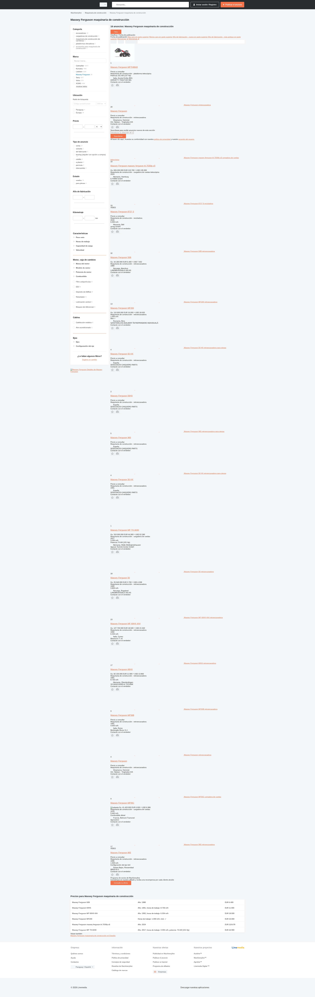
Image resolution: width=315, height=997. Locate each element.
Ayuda (73, 958)
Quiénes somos (77, 954)
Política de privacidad (120, 958)
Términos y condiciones (121, 954)
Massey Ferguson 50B (120, 257)
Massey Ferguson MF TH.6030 (124, 530)
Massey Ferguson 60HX (121, 669)
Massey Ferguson (118, 111)
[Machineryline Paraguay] (84, 5)
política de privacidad (162, 139)
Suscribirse (118, 136)
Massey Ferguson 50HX (121, 396)
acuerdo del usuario (186, 139)
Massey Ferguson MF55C (122, 803)
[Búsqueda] (114, 4)
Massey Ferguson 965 (120, 437)
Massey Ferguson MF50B (122, 715)
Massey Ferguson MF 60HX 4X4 (125, 624)
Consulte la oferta (121, 883)
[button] (112, 85)
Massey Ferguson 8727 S (122, 212)
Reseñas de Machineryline (122, 966)
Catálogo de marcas (119, 970)
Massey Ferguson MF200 (122, 308)
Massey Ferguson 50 (120, 578)
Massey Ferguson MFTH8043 (124, 67)
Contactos (75, 962)
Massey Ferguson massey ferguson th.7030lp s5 (132, 166)
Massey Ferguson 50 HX (121, 354)
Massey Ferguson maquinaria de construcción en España (93, 936)
